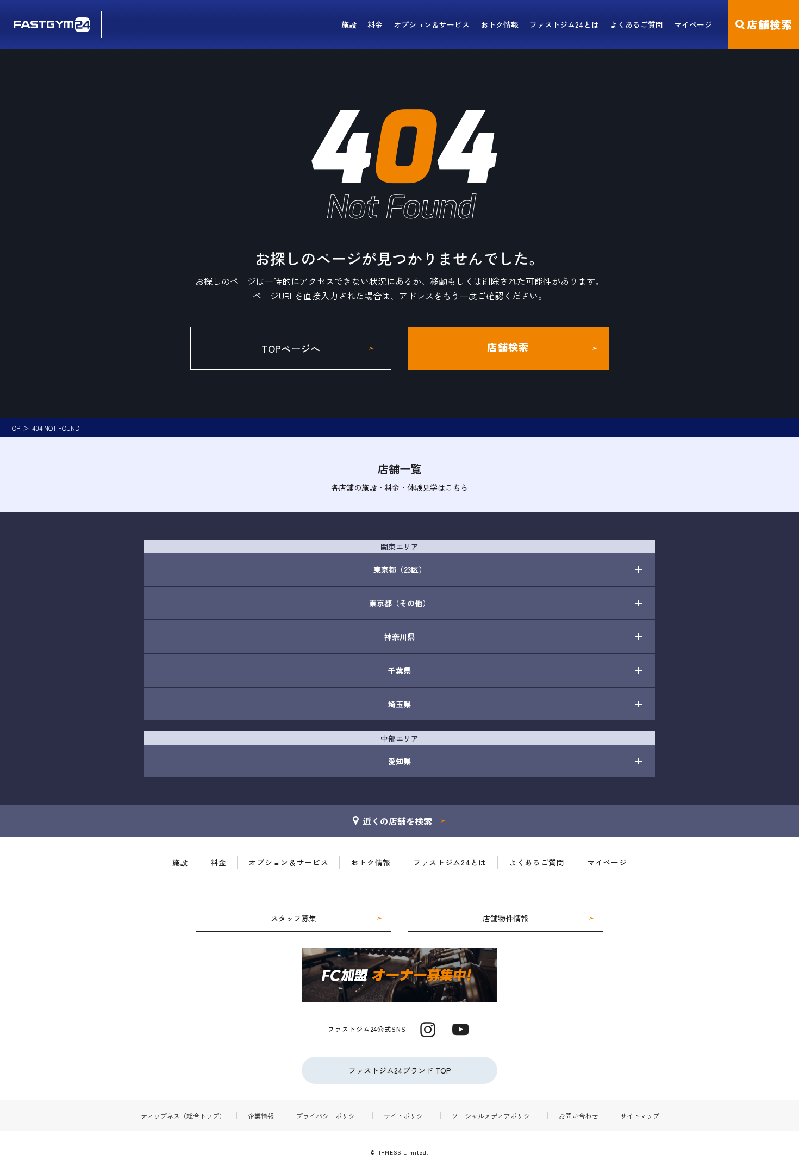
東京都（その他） (399, 603)
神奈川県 (399, 636)
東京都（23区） (399, 569)
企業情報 (261, 1115)
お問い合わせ (578, 1115)
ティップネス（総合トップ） (183, 1115)
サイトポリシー (406, 1115)
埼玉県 (399, 704)
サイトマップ (639, 1115)
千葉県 (399, 670)
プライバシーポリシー (328, 1115)
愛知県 (399, 761)
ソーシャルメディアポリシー (494, 1115)
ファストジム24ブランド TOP (399, 1070)
